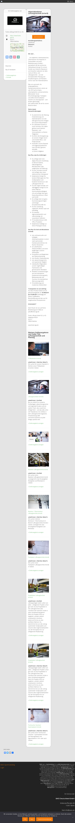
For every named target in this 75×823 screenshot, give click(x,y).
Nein (32, 819)
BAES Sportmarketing (7, 765)
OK (25, 819)
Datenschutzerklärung (44, 819)
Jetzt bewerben (38, 37)
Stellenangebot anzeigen (36, 372)
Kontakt (8, 77)
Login (2, 768)
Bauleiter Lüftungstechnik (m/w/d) (38, 469)
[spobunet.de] (6, 1)
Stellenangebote (11, 75)
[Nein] (73, 817)
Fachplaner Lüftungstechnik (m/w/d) (38, 557)
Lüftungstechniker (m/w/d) (35, 396)
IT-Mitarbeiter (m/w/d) (34, 358)
